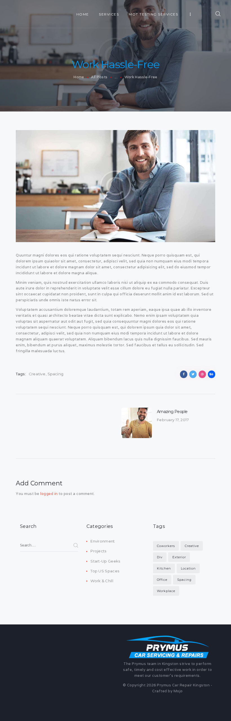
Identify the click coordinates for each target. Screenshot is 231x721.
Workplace (166, 591)
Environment (102, 541)
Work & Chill (101, 581)
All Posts (99, 77)
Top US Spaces (104, 571)
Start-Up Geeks (105, 561)
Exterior (179, 557)
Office (162, 580)
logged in (49, 493)
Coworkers (166, 546)
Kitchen (164, 568)
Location (188, 568)
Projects (98, 551)
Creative (37, 374)
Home (79, 77)
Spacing (55, 374)
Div (160, 557)
